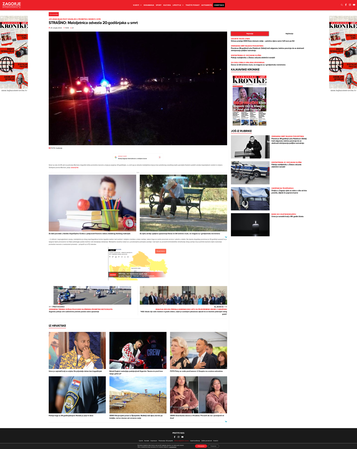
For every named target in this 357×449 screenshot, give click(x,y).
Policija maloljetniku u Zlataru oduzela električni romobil (253, 56)
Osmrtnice (219, 5)
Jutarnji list (74, 167)
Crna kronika (54, 14)
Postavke (213, 446)
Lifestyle (177, 5)
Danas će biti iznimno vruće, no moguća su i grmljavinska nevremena (258, 63)
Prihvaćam (201, 446)
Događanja (149, 5)
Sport (158, 5)
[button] (342, 5)
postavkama (172, 447)
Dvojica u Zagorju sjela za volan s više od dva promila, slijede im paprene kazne (289, 190)
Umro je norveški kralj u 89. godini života (287, 215)
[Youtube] (354, 5)
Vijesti (136, 5)
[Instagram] (350, 5)
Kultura (167, 5)
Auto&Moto (206, 5)
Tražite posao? (193, 5)
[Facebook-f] (346, 5)
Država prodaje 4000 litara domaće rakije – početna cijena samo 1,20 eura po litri (262, 40)
